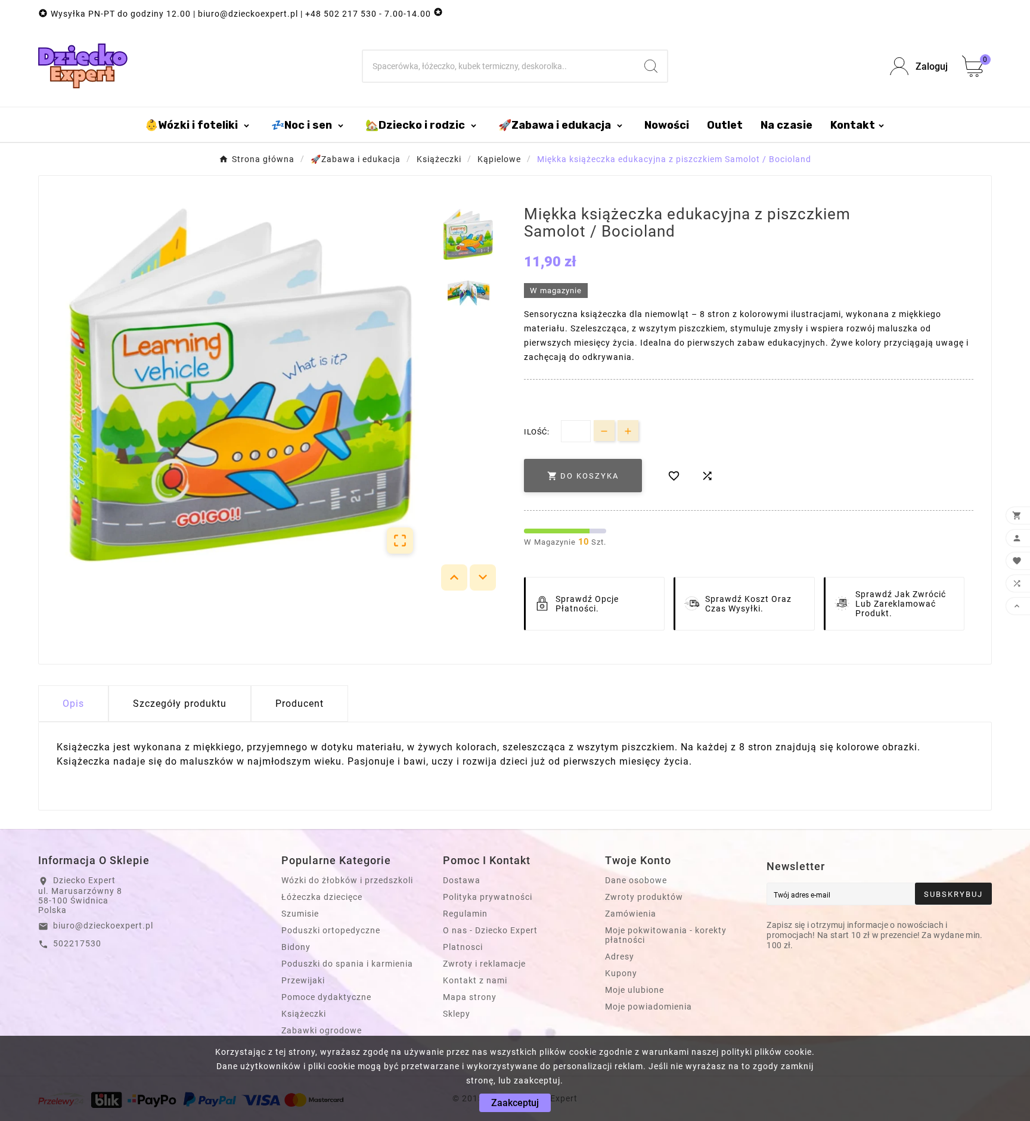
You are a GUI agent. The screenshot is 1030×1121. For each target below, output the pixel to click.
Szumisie (300, 913)
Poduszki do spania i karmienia (347, 963)
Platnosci (463, 947)
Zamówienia (630, 913)
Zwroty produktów (644, 897)
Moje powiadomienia (648, 1006)
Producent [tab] (299, 703)
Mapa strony (470, 997)
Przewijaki (303, 980)
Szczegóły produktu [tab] (180, 703)
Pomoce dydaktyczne (326, 997)
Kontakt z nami (475, 980)
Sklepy (456, 1013)
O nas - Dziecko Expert (490, 930)
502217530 (77, 943)
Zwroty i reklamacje (484, 963)
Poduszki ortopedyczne (330, 930)
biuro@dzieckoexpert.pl (103, 925)
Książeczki (303, 1013)
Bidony (296, 947)
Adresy (619, 956)
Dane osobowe (636, 880)
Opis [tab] (73, 703)
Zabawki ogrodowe (321, 1030)
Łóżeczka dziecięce (321, 897)
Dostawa (461, 880)
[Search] (650, 66)
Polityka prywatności (487, 897)
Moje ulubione (634, 990)
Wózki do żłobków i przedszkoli (347, 880)
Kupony (621, 973)
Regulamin (465, 913)
